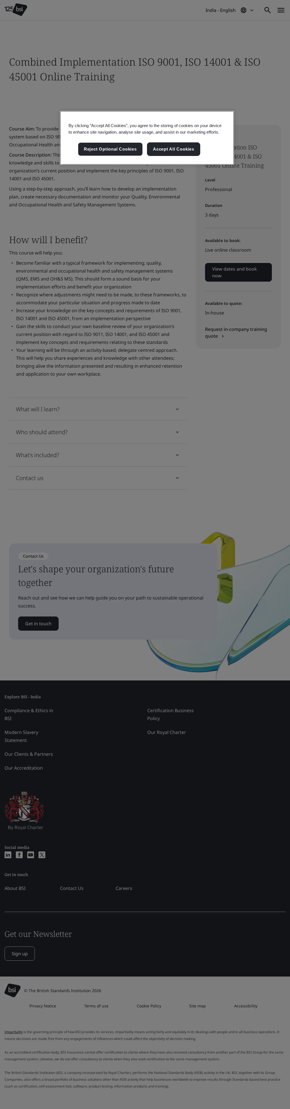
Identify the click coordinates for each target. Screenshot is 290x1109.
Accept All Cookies (173, 149)
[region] (147, 138)
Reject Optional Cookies (110, 149)
